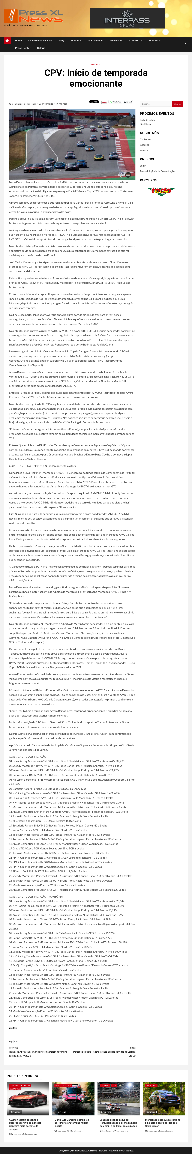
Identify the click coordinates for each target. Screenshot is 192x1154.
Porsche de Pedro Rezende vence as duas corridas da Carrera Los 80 (104, 1051)
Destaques (15, 1089)
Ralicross (105, 1086)
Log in (143, 165)
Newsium (113, 1150)
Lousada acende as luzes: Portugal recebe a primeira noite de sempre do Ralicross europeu (118, 1123)
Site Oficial (145, 123)
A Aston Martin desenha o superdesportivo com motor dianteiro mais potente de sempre (25, 1124)
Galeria (41, 48)
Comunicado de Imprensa (24, 103)
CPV (16, 1041)
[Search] (186, 44)
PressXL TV (135, 40)
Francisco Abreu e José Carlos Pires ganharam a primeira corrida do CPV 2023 (38, 1051)
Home (18, 40)
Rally (61, 40)
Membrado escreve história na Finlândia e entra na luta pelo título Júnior (162, 1123)
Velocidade (116, 40)
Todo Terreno (95, 40)
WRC (155, 1086)
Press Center (23, 48)
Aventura (75, 40)
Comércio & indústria (40, 40)
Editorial (144, 144)
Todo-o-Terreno (63, 1086)
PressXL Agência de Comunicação (157, 171)
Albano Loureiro (30, 1134)
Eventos (153, 40)
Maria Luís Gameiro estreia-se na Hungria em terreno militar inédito (71, 1123)
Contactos (145, 139)
